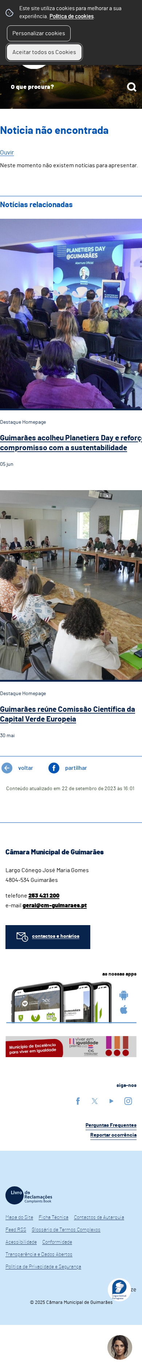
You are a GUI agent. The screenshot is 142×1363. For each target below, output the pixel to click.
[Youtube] (111, 1100)
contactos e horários (55, 936)
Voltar (25, 768)
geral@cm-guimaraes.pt (55, 905)
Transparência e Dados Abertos (38, 1254)
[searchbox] (71, 87)
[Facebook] (78, 1100)
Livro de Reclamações (28, 1195)
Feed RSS (15, 1229)
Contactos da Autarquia (99, 1217)
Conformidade (57, 1242)
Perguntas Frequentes (111, 1125)
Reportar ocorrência (113, 1135)
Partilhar (76, 768)
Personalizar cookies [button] (38, 33)
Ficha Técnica (53, 1217)
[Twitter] (94, 1100)
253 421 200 (43, 896)
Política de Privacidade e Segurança (43, 1266)
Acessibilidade (21, 1242)
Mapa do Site (19, 1217)
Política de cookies (72, 16)
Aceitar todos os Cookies (44, 52)
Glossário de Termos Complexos (66, 1229)
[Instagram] (128, 1100)
